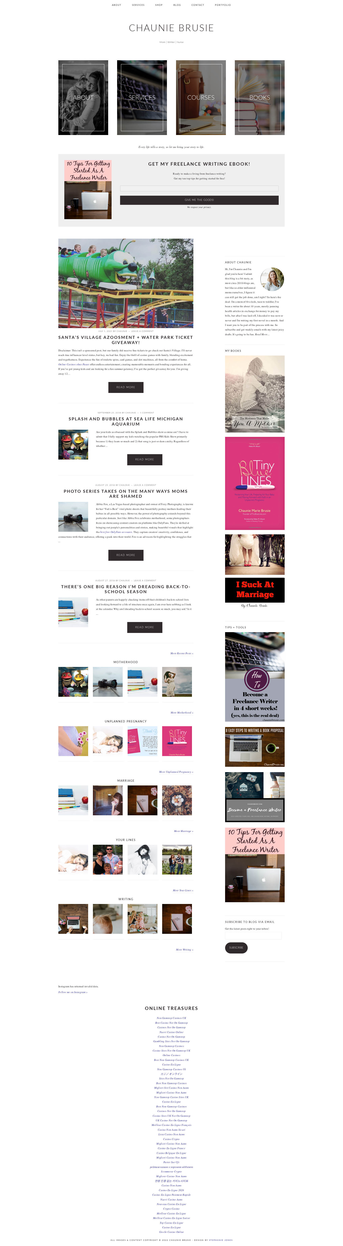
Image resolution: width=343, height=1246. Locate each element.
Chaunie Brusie (171, 28)
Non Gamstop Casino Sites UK (171, 1097)
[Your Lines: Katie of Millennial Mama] (177, 873)
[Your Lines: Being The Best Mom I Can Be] (108, 755)
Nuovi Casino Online (171, 1032)
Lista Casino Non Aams (171, 1134)
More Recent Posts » (182, 653)
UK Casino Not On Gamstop (171, 1120)
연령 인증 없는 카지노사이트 (171, 1181)
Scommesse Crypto (171, 1171)
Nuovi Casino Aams (171, 1199)
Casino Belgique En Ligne (171, 1153)
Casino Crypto (171, 1139)
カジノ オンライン (171, 1074)
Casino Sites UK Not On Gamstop (171, 1116)
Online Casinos (171, 1055)
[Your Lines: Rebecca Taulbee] (108, 873)
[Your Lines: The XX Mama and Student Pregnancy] (142, 873)
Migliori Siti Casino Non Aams (171, 1088)
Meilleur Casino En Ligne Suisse (171, 1218)
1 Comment (147, 413)
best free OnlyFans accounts (116, 532)
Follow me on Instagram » (73, 992)
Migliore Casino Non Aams (171, 1176)
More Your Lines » (183, 890)
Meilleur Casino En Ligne (171, 1213)
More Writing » (184, 949)
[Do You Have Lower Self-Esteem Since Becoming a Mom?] (142, 933)
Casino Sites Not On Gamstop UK (171, 1050)
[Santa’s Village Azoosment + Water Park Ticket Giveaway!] (125, 327)
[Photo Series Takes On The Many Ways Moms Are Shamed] (73, 517)
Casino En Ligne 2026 (171, 1190)
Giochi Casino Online (171, 1232)
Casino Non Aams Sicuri (171, 1129)
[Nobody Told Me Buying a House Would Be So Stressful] (177, 814)
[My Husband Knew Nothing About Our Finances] (142, 814)
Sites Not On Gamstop (171, 1078)
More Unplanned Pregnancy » (176, 772)
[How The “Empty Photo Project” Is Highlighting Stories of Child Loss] (108, 933)
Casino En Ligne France (171, 1148)
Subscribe (236, 948)
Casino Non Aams (172, 1185)
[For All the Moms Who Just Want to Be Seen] (108, 814)
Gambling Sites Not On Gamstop (171, 1041)
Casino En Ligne (171, 1064)
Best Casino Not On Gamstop (171, 1022)
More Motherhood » (182, 712)
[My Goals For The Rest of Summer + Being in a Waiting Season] (73, 933)
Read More (126, 387)
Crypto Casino (171, 1208)
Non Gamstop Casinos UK (171, 1018)
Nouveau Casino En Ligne (171, 1204)
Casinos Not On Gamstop (171, 1027)
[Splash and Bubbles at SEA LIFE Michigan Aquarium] (73, 445)
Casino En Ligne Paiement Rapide (171, 1194)
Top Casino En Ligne (171, 1223)
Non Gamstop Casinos (171, 1046)
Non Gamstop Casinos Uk (171, 1069)
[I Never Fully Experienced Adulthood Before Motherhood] (73, 755)
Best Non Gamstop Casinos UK (171, 1060)
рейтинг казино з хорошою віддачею (171, 1167)
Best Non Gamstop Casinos (171, 1083)
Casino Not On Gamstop (171, 1036)
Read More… (262, 334)
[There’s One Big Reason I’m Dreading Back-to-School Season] (73, 613)
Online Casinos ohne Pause (73, 364)
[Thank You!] (142, 755)
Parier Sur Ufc (171, 1162)
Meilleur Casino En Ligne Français (172, 1125)
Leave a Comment (142, 331)
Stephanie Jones (221, 1240)
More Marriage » (183, 831)
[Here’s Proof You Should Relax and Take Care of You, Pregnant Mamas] (177, 696)
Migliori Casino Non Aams (171, 1092)
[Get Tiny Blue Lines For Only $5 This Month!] (177, 755)
